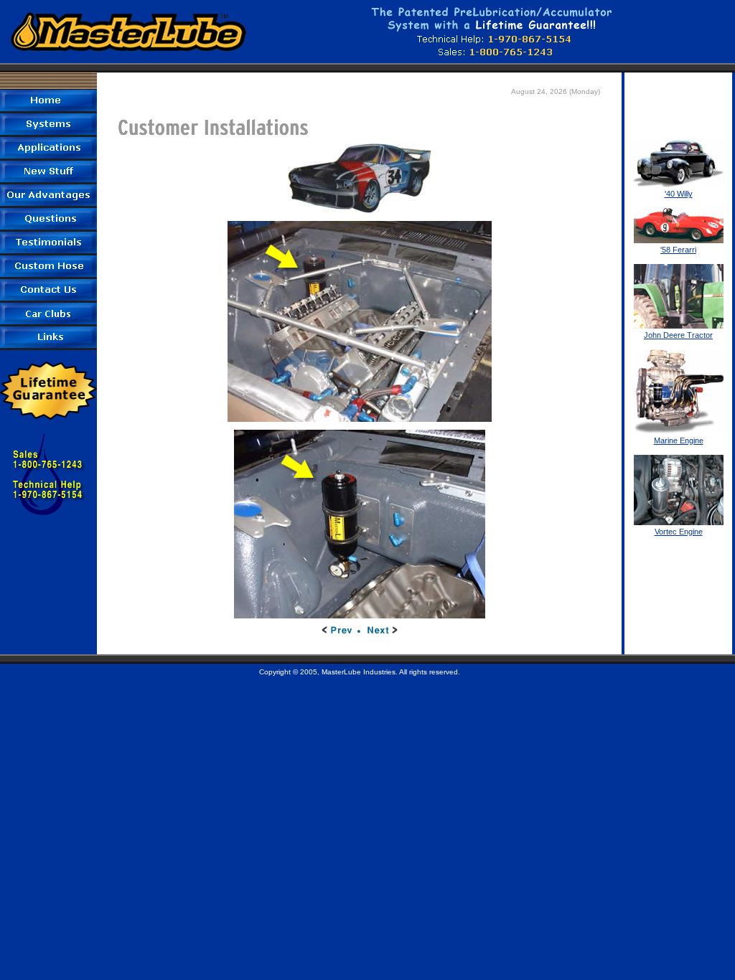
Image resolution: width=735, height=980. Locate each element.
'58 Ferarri (678, 249)
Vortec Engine (679, 531)
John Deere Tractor (678, 335)
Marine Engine (678, 440)
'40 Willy (679, 193)
